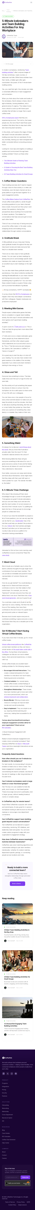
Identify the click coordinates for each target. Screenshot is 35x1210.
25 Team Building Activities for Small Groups (18, 174)
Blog (3, 10)
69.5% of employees (22, 294)
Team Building (8, 16)
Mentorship (5, 1111)
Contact (4, 1155)
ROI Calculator (6, 1136)
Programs (5, 1083)
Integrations (5, 1086)
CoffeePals (27, 644)
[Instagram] (11, 1073)
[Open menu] (31, 2)
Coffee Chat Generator (8, 1139)
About (4, 1152)
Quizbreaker (19, 521)
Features (4, 1096)
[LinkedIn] (3, 1073)
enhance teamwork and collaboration (16, 697)
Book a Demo (17, 883)
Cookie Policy (12, 1205)
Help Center (5, 1143)
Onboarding (5, 1105)
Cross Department (7, 1114)
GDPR (28, 1202)
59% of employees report (10, 118)
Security (4, 1093)
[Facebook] (15, 1073)
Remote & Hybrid (7, 1118)
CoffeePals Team (12, 35)
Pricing (4, 1089)
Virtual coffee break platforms (11, 644)
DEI (3, 1121)
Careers (4, 1158)
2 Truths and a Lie (19, 327)
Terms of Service (10, 1202)
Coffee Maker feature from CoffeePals (17, 199)
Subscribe (25, 1177)
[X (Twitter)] (7, 1073)
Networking (5, 1108)
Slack (19, 744)
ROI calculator (6, 728)
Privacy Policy (21, 1202)
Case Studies (6, 1133)
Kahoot (10, 526)
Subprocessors (22, 1205)
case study (5, 555)
